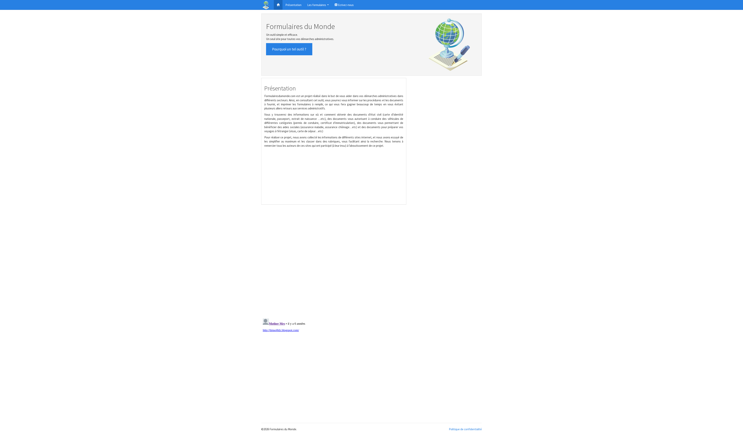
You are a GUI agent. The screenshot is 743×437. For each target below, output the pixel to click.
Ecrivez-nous (345, 5)
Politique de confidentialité (465, 429)
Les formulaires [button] (318, 6)
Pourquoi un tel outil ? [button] (289, 49)
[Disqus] (371, 261)
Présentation (293, 5)
